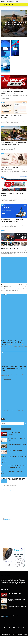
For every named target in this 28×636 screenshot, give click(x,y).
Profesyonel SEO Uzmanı (22, 634)
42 (12, 410)
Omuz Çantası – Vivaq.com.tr (9, 167)
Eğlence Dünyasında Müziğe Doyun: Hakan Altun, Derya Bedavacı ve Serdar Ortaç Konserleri (13, 368)
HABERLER (15, 634)
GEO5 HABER (10, 25)
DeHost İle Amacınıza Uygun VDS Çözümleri (14, 285)
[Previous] (2, 485)
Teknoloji (3, 257)
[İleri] (4, 485)
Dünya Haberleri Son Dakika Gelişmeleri (12, 91)
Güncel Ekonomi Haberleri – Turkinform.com (10, 1)
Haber (3, 294)
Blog (14, 20)
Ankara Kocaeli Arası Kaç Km (9, 248)
